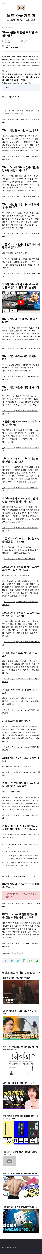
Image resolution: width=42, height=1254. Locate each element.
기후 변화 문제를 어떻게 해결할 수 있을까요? (20, 1207)
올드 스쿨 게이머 (21, 15)
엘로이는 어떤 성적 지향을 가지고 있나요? (19, 1083)
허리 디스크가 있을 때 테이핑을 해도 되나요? (20, 1173)
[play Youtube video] (21, 302)
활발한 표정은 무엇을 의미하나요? (16, 978)
